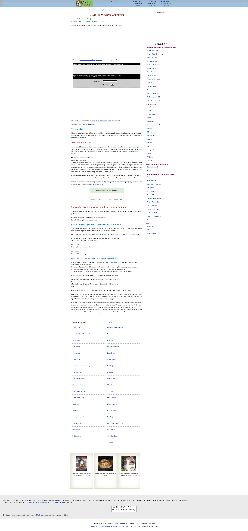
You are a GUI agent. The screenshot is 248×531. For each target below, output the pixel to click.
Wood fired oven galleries (138, 3)
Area (149, 110)
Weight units (151, 100)
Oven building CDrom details (81, 334)
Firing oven (110, 372)
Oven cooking (111, 359)
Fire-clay (75, 410)
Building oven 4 (112, 417)
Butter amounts (152, 50)
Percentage (151, 135)
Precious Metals (152, 167)
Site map (110, 442)
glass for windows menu (108, 10)
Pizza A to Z (111, 340)
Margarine (151, 187)
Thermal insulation (78, 398)
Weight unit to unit (154, 220)
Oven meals (76, 353)
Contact (120, 526)
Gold (149, 170)
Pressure (150, 143)
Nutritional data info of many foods (165, 3)
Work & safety (111, 385)
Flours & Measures (154, 184)
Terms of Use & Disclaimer (108, 526)
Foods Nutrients (153, 93)
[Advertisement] (106, 41)
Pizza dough (111, 353)
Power (149, 139)
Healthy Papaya (112, 404)
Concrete (150, 226)
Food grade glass (133, 151)
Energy (149, 117)
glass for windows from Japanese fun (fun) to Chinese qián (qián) (45, 502)
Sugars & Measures (154, 198)
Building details (77, 372)
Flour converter (120, 1)
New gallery (76, 346)
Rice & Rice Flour (153, 65)
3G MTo (110, 391)
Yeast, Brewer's (152, 205)
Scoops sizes (151, 90)
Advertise (127, 526)
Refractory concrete (78, 378)
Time (149, 153)
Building (104, 1)
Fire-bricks (75, 404)
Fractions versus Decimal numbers (159, 125)
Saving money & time (79, 417)
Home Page (76, 327)
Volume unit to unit (154, 216)
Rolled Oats (151, 68)
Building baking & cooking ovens (152, 3)
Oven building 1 (77, 429)
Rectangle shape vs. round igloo (82, 366)
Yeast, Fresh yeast (153, 209)
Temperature (151, 86)
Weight (149, 160)
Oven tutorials (111, 334)
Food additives (111, 398)
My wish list (111, 429)
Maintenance (111, 378)
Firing (114, 1)
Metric (149, 132)
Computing (151, 114)
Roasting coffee (112, 366)
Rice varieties (152, 191)
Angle (149, 107)
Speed (149, 146)
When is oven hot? (113, 346)
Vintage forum (76, 359)
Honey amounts (152, 61)
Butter (149, 177)
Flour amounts (152, 57)
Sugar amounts (152, 75)
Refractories (151, 233)
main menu (98, 10)
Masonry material (153, 230)
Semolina (150, 72)
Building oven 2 (77, 436)
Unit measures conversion (115, 327)
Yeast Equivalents (153, 79)
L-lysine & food (112, 410)
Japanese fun (120, 10)
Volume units (152, 97)
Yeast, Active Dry (153, 202)
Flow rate (150, 121)
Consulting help (112, 436)
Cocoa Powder (152, 180)
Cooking (109, 1)
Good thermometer (78, 423)
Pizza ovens (76, 340)
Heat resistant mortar (78, 385)
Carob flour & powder (155, 54)
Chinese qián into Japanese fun (94, 184)
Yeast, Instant (152, 213)
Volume (150, 157)
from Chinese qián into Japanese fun (91, 60)
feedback (40, 515)
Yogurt (149, 82)
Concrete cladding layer (79, 391)
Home (84, 3)
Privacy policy (94, 526)
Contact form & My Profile (115, 423)
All (126, 1)
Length (149, 128)
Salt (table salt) (152, 195)
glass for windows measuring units (100, 121)
